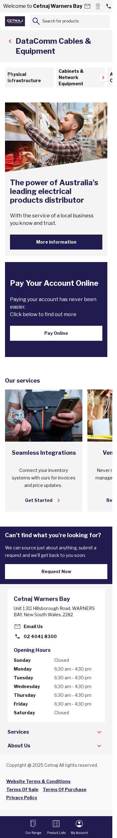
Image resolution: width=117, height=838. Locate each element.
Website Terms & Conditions (38, 781)
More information (56, 242)
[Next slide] (103, 77)
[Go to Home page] (14, 21)
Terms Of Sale (22, 789)
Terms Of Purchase (64, 789)
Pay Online (56, 333)
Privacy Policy (21, 797)
